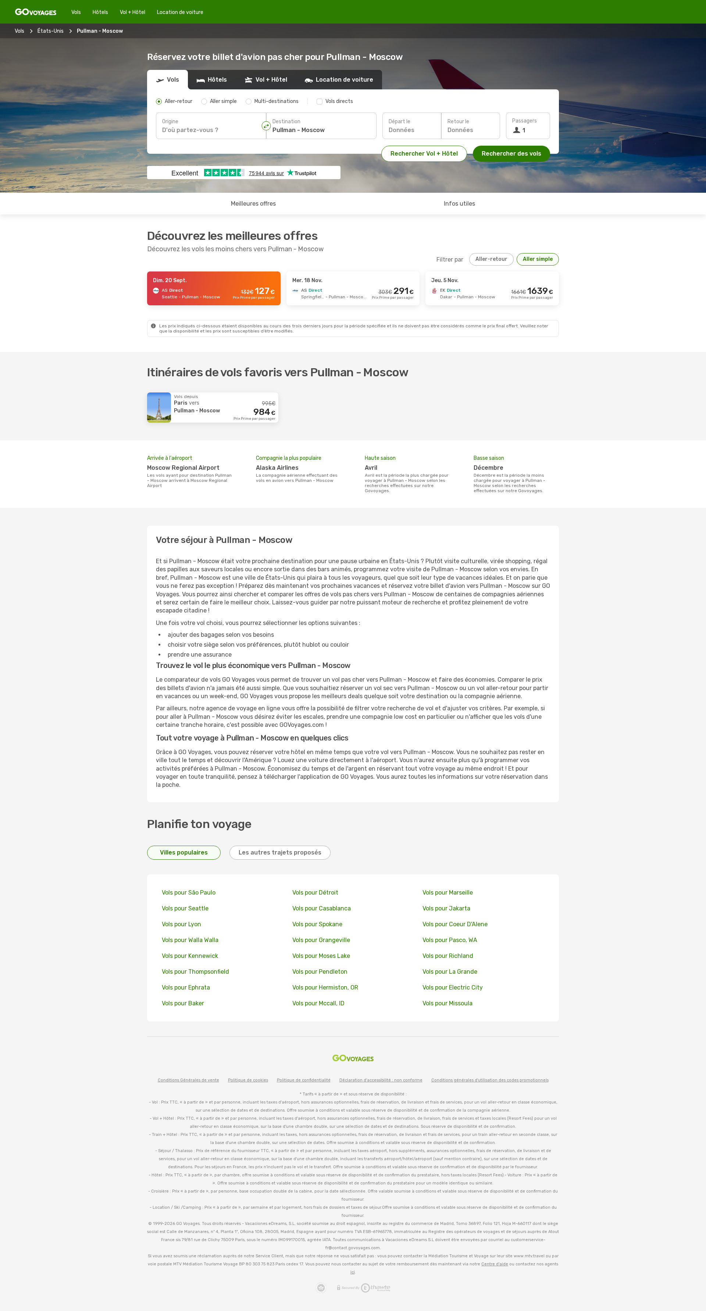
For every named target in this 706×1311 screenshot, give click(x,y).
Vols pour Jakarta (446, 908)
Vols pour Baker (183, 1003)
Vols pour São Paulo (188, 892)
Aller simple (538, 259)
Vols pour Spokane (317, 924)
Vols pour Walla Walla (190, 940)
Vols (76, 12)
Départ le (399, 121)
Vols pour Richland (447, 955)
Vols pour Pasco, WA (449, 940)
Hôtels (100, 12)
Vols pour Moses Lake (321, 955)
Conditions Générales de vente (188, 1080)
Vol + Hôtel (132, 12)
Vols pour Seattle (185, 908)
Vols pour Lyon (181, 924)
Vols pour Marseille (447, 892)
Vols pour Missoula (447, 1003)
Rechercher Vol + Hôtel (424, 153)
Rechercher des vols (511, 153)
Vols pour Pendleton (319, 971)
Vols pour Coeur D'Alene (455, 924)
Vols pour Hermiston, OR (325, 987)
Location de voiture (180, 12)
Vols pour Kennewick (190, 955)
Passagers (524, 121)
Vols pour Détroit (315, 892)
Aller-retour (491, 259)
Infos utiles (459, 203)
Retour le (458, 121)
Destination (286, 121)
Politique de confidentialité (304, 1080)
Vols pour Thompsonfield (195, 971)
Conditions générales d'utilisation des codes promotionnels (490, 1080)
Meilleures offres (253, 203)
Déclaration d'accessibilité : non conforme (380, 1080)
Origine (170, 121)
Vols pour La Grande (449, 971)
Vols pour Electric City (452, 987)
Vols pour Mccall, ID (318, 1003)
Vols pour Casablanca (321, 908)
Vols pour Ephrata (186, 987)
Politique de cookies (248, 1080)
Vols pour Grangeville (321, 940)
